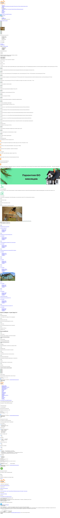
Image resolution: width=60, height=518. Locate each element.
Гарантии (13, 9)
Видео (3, 10)
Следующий (6, 20)
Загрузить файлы (12, 463)
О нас (3, 9)
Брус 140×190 (3, 432)
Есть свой (2, 440)
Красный (2, 457)
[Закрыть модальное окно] (0, 404)
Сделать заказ (9, 9)
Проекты (3, 5)
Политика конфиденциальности (4, 485)
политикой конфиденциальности (14, 379)
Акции (3, 7)
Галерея (3, 49)
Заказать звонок (3, 380)
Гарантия (3, 48)
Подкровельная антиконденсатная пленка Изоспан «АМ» (9, 453)
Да (1, 435)
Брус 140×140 (3, 431)
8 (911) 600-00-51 (2, 14)
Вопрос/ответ (5, 9)
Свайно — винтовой (4, 439)
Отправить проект (5, 46)
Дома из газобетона (21, 6)
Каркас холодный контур (4, 429)
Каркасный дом (3, 424)
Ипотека (15, 9)
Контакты (3, 12)
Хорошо (2, 513)
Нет (1, 436)
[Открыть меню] (3, 16)
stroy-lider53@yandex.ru (8, 14)
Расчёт (1, 16)
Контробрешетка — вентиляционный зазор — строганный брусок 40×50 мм (12, 452)
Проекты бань (4, 18)
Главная (3, 17)
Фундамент (3, 11)
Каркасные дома (4, 6)
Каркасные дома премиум (10, 6)
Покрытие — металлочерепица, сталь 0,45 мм (7, 450)
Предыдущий (2, 20)
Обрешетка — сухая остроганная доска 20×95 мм (8, 451)
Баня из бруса (3, 426)
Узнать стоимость (3, 57)
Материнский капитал (20, 9)
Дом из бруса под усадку (4, 425)
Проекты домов (4, 385)
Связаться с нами (3, 505)
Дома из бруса (16, 6)
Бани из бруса (26, 6)
